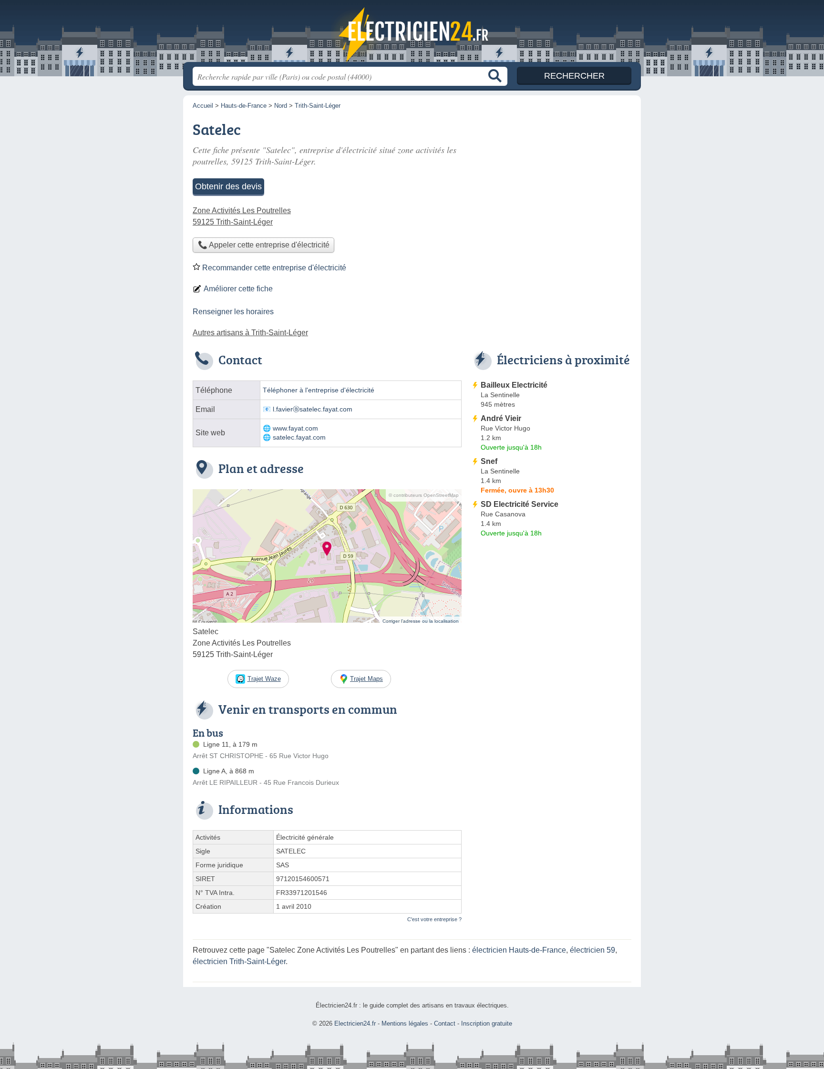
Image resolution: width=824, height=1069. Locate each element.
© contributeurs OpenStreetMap (424, 495)
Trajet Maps (366, 678)
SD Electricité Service (519, 504)
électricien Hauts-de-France (519, 950)
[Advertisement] (551, 620)
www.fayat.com (295, 428)
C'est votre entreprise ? (434, 919)
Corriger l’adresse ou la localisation (420, 621)
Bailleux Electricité (514, 385)
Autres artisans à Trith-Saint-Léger (250, 333)
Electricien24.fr (412, 34)
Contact (444, 1023)
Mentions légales (404, 1023)
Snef (489, 461)
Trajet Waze (264, 678)
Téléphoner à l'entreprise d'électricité (318, 390)
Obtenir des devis (228, 186)
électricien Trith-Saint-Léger (239, 961)
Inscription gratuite (486, 1023)
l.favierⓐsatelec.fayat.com (312, 409)
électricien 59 (592, 950)
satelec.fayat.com (299, 437)
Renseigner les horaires (233, 312)
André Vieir (501, 418)
